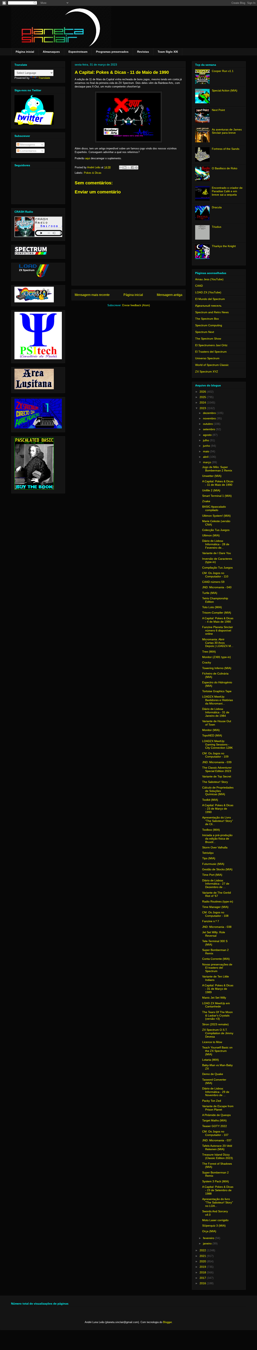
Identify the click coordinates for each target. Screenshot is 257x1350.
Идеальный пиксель (208, 305)
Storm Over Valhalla (214, 847)
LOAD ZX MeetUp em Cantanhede (216, 1005)
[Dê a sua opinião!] (125, 167)
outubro (208, 423)
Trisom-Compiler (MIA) (216, 612)
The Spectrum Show (208, 338)
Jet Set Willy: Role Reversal (213, 934)
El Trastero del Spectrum (211, 351)
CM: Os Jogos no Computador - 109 (215, 755)
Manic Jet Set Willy (214, 997)
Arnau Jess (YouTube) (209, 279)
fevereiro (209, 1238)
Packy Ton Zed (211, 1100)
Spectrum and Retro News (212, 312)
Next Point (218, 110)
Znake (206, 501)
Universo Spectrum (207, 358)
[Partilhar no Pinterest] (136, 167)
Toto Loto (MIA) (212, 607)
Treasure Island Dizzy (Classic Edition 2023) (217, 1156)
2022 (203, 1250)
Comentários (27, 150)
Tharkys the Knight (224, 246)
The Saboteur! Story (215, 781)
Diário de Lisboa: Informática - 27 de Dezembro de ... (215, 884)
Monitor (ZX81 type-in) (216, 657)
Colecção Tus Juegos (215, 530)
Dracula (217, 207)
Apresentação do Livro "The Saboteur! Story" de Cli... (217, 821)
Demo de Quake (212, 1074)
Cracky (206, 662)
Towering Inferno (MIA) (216, 668)
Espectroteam (77, 51)
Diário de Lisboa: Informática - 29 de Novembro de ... (215, 1092)
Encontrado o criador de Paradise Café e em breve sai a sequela (227, 191)
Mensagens (27, 144)
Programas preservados (112, 51)
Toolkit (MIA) (210, 799)
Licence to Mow (212, 1042)
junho (207, 445)
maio (206, 451)
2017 (203, 1277)
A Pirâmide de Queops (216, 1115)
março (207, 462)
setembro (209, 429)
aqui (87, 158)
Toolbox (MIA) (211, 829)
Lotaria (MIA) (210, 1059)
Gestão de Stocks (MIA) (217, 869)
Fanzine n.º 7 (210, 921)
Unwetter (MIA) (211, 475)
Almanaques (51, 51)
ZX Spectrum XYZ (206, 371)
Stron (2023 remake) (215, 1024)
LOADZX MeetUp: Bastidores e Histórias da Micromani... (217, 700)
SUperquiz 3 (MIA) (214, 1225)
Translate (44, 77)
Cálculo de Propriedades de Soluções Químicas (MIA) (218, 791)
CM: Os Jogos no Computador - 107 (215, 1133)
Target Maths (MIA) (214, 1120)
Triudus (216, 226)
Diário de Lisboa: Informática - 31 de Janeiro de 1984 (215, 712)
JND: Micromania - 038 (217, 926)
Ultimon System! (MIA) (216, 515)
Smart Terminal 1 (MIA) (217, 495)
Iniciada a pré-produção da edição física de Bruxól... (217, 839)
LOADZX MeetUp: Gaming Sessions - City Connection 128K (217, 744)
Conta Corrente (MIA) (216, 958)
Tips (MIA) (208, 858)
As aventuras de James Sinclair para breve (227, 131)
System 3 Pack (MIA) (215, 1181)
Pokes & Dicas (92, 172)
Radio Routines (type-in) (217, 901)
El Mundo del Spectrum (210, 299)
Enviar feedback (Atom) (136, 305)
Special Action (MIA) (224, 90)
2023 (203, 408)
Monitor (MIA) (211, 730)
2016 (203, 1283)
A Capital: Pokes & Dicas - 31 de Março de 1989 (217, 989)
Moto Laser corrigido (215, 1220)
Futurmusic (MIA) (213, 863)
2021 (203, 1256)
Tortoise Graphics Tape (217, 691)
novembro (210, 418)
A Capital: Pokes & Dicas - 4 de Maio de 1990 (217, 620)
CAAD (199, 285)
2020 (203, 1261)
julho (206, 440)
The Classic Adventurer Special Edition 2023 (217, 769)
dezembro (210, 413)
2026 (203, 391)
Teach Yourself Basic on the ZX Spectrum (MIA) (217, 1051)
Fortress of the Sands (225, 148)
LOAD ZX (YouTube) (208, 292)
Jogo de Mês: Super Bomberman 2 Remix (217, 468)
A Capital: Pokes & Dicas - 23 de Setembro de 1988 (217, 1190)
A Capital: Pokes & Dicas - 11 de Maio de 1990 (217, 483)
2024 (203, 402)
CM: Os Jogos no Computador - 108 (215, 914)
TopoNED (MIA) (212, 735)
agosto (207, 434)
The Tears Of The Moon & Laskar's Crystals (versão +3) (217, 1015)
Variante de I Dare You (216, 553)
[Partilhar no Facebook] (133, 167)
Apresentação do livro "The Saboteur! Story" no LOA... (217, 1202)
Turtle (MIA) (209, 592)
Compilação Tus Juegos (217, 567)
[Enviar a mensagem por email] (121, 167)
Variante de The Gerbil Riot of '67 (216, 894)
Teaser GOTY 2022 (214, 1126)
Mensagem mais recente (92, 295)
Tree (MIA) (209, 651)
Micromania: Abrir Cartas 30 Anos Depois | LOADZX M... (217, 643)
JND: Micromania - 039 (217, 762)
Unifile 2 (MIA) (211, 490)
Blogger (167, 1322)
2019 (203, 1266)
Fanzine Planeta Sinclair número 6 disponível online (217, 630)
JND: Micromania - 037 (217, 1140)
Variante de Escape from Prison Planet (218, 1108)
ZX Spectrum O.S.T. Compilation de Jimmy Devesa (217, 1033)
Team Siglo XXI (168, 51)
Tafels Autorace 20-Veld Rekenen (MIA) (217, 1147)
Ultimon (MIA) (211, 535)
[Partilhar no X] (129, 167)
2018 (203, 1272)
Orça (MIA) (209, 1231)
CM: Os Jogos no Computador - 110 (215, 574)
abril (206, 456)
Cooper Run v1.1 (223, 71)
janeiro (207, 1243)
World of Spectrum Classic (212, 365)
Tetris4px (208, 852)
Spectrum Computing (208, 325)
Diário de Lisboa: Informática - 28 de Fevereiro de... (215, 544)
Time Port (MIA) (212, 874)
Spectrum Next (204, 332)
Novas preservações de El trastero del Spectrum (217, 968)
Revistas (143, 51)
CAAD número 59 (213, 581)
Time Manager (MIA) (215, 907)
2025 (203, 397)
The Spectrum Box (207, 318)
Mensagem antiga (169, 295)
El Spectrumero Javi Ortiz (211, 345)
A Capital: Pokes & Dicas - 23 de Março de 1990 (217, 809)
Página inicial (25, 51)
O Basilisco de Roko (224, 168)
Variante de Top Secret (216, 776)
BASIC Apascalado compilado (214, 508)
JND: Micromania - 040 (217, 587)
